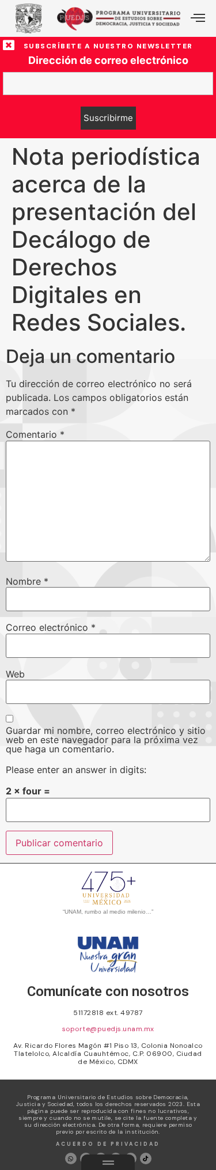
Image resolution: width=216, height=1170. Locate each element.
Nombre (27, 581)
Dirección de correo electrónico (108, 60)
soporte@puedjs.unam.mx (108, 1028)
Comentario (35, 434)
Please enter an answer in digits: (76, 769)
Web (15, 674)
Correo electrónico (51, 627)
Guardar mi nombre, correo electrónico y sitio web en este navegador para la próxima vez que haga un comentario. (106, 740)
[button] (198, 18)
